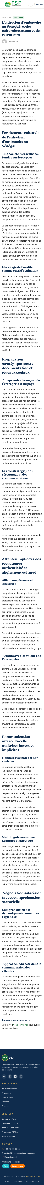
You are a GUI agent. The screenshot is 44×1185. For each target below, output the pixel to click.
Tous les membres (9, 1089)
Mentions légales (32, 1181)
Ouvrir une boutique (10, 1123)
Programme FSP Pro (10, 1132)
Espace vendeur (8, 1136)
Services (5, 1102)
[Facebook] (4, 1076)
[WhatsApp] (21, 1076)
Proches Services (33, 1176)
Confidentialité (17, 1181)
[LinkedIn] (15, 1076)
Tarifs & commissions (10, 1128)
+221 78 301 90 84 (12, 1149)
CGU (7, 1181)
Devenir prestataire (9, 1119)
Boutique (5, 1106)
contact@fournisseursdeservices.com (19, 1153)
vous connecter (20, 1025)
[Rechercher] (30, 4)
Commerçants (7, 1097)
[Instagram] (10, 1076)
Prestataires (6, 1093)
